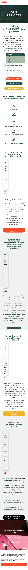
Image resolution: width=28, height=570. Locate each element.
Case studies (14, 542)
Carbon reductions (14, 83)
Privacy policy (17, 567)
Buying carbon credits (14, 88)
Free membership (14, 328)
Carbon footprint (14, 78)
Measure (10, 54)
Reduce (10, 56)
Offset (9, 59)
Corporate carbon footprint (14, 230)
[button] (26, 551)
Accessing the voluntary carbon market (14, 517)
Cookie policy (10, 567)
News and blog (14, 537)
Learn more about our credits (14, 414)
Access (9, 61)
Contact (14, 547)
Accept (14, 564)
